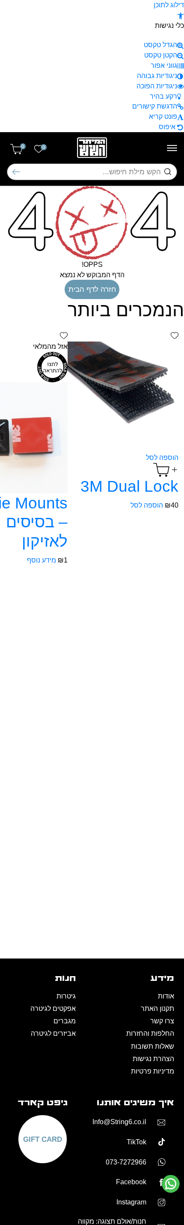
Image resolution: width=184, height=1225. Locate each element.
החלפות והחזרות (150, 1033)
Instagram (131, 1202)
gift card (42, 1139)
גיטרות (66, 996)
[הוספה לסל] (165, 469)
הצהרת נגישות (153, 1058)
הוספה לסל (162, 457)
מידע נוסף (41, 560)
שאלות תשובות (152, 1046)
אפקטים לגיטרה (53, 1008)
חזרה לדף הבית (92, 289)
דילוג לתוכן (169, 5)
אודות (166, 996)
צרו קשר (162, 1021)
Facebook (131, 1182)
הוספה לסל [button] (147, 505)
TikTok (136, 1142)
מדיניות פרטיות (152, 1071)
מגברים (64, 1021)
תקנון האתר (157, 1008)
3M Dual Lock (129, 486)
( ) (22, 146)
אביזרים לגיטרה (53, 1033)
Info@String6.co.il (119, 1121)
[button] (180, 15)
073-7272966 (126, 1162)
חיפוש (16, 172)
